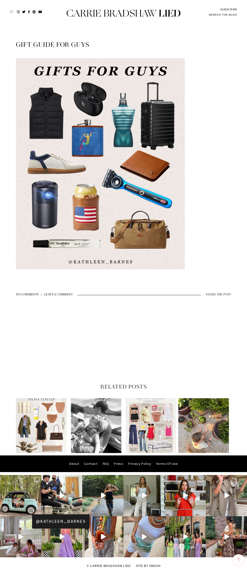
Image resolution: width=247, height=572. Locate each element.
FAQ (106, 464)
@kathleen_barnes (61, 521)
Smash (155, 566)
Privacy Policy (139, 464)
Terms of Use (167, 464)
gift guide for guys (52, 45)
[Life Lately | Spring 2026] (203, 452)
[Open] (20, 495)
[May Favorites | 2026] (151, 452)
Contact (91, 464)
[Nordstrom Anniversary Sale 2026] (41, 452)
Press (118, 464)
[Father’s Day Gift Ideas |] (96, 452)
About (74, 464)
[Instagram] (37, 511)
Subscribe (228, 9)
